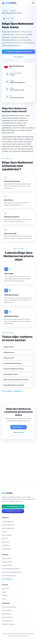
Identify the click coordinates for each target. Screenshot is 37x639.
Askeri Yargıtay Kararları (9, 575)
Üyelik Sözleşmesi (7, 617)
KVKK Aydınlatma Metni (9, 607)
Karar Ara (4, 538)
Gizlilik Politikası (7, 610)
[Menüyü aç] (33, 3)
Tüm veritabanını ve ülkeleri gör (12, 391)
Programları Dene (18, 432)
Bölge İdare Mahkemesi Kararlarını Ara (20, 51)
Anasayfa (4, 10)
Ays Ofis (4, 532)
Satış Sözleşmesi (7, 621)
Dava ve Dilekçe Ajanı (8, 528)
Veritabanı (13, 10)
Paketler (4, 592)
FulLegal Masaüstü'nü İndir (14, 506)
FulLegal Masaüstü (7, 521)
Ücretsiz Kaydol (17, 427)
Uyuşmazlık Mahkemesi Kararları (12, 572)
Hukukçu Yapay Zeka (8, 525)
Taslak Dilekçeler (7, 535)
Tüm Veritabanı (18, 57)
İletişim (4, 599)
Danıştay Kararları (7, 562)
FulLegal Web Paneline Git (14, 511)
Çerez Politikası (6, 614)
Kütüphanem (6, 545)
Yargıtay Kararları (7, 558)
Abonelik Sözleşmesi (8, 624)
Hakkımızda (5, 588)
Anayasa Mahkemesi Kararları (11, 569)
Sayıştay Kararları (7, 565)
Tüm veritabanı (6, 579)
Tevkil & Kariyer (6, 549)
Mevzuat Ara (5, 542)
